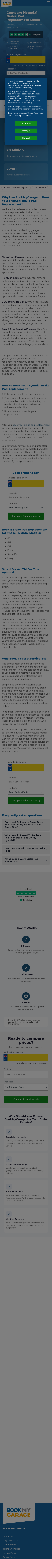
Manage (26, 131)
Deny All (26, 138)
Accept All (26, 123)
